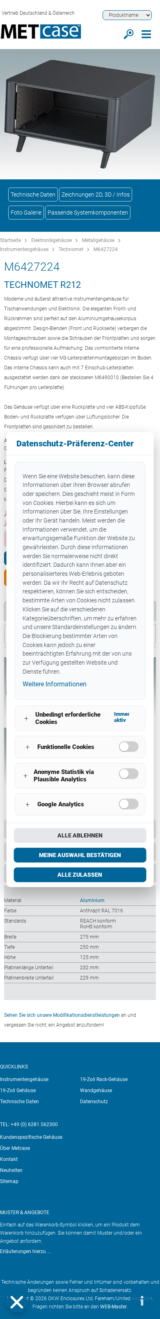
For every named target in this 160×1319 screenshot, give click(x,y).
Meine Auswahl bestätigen (80, 855)
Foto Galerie (26, 212)
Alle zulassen (79, 874)
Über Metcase (15, 1148)
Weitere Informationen (55, 684)
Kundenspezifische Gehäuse (31, 1137)
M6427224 (106, 249)
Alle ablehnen (80, 835)
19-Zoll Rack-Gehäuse (104, 1079)
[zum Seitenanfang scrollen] (117, 1300)
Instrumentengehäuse (24, 249)
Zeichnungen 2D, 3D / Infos (96, 194)
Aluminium (92, 900)
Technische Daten (33, 194)
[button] (17, 1302)
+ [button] (26, 718)
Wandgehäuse (96, 1090)
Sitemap (9, 1181)
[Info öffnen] (141, 1300)
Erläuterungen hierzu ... (25, 1251)
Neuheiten (11, 1170)
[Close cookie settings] (17, 1302)
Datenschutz (94, 1101)
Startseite (10, 240)
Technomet (71, 249)
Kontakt (9, 1159)
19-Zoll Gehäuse (18, 1090)
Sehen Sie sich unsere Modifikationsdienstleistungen (62, 1015)
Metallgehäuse (98, 240)
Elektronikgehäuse (51, 240)
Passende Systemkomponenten (88, 212)
